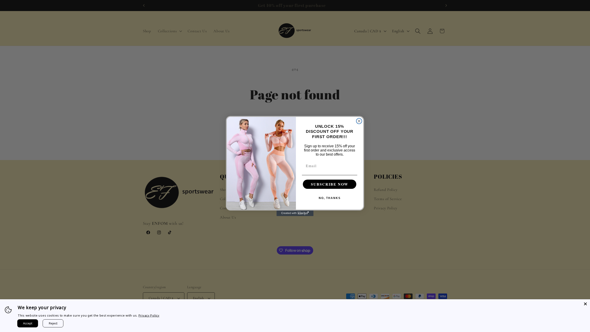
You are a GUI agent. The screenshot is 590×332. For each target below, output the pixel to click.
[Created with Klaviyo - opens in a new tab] (295, 213)
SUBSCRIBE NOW (329, 184)
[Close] (585, 304)
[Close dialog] (359, 121)
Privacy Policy (149, 315)
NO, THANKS (330, 198)
